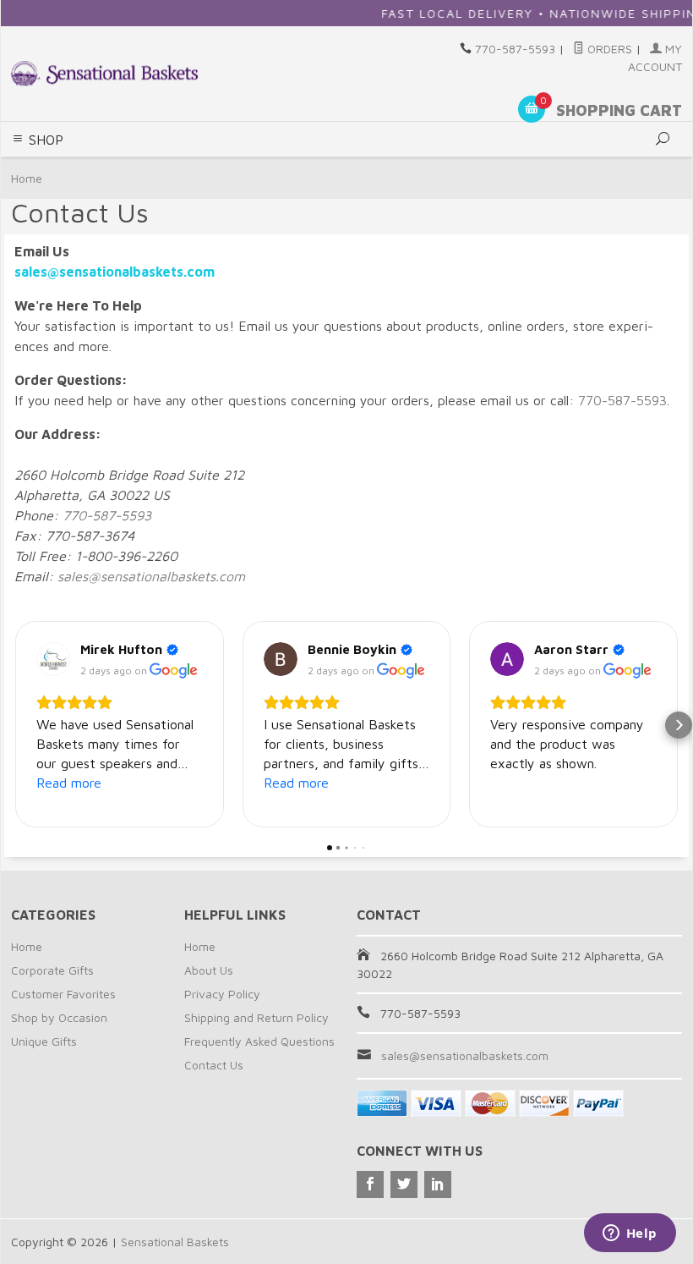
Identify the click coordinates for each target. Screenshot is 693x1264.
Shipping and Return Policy (256, 1017)
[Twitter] (403, 1184)
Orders (608, 48)
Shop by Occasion (59, 1017)
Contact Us (213, 1065)
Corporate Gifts (52, 970)
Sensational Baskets (175, 1241)
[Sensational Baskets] (104, 73)
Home (26, 178)
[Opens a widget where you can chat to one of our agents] (629, 1234)
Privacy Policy (222, 993)
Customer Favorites (63, 993)
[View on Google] (53, 659)
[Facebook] (370, 1184)
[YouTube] (437, 1184)
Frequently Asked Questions (259, 1041)
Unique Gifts (44, 1041)
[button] (14, 725)
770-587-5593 (515, 48)
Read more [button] (68, 782)
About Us (208, 970)
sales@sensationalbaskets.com (151, 576)
